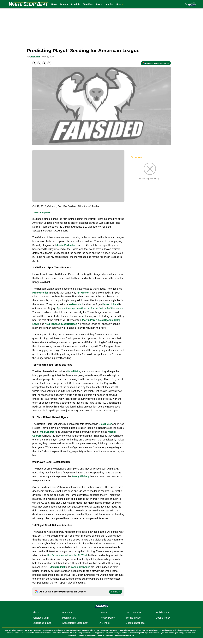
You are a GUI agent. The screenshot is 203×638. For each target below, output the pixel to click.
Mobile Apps (163, 612)
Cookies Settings (135, 622)
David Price (73, 371)
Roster (99, 4)
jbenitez (35, 56)
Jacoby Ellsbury (80, 476)
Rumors (64, 4)
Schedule (75, 4)
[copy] (49, 63)
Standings (88, 4)
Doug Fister (105, 423)
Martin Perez (89, 320)
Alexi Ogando (105, 320)
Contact (103, 612)
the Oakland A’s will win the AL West (67, 555)
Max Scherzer (48, 431)
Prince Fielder (40, 292)
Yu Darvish (75, 304)
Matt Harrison (69, 323)
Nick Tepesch (52, 323)
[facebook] (180, 4)
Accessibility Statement (75, 622)
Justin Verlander (66, 245)
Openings (67, 612)
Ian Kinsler (83, 292)
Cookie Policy (163, 617)
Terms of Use (133, 617)
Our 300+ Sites (134, 612)
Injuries (109, 4)
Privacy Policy (107, 617)
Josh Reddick (58, 566)
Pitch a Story (69, 617)
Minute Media (17, 630)
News (54, 4)
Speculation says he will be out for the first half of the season (90, 308)
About (36, 612)
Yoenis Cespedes (41, 212)
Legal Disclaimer (42, 622)
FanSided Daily (41, 617)
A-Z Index (104, 622)
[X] (186, 4)
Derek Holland (110, 304)
